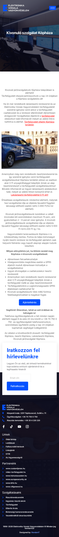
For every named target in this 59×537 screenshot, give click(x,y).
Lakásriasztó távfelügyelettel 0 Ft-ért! (29, 194)
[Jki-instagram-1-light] (27, 427)
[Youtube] (19, 427)
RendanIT (35, 532)
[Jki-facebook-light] (4, 427)
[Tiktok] (11, 427)
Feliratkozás (17, 386)
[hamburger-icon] (52, 8)
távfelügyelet (48, 116)
